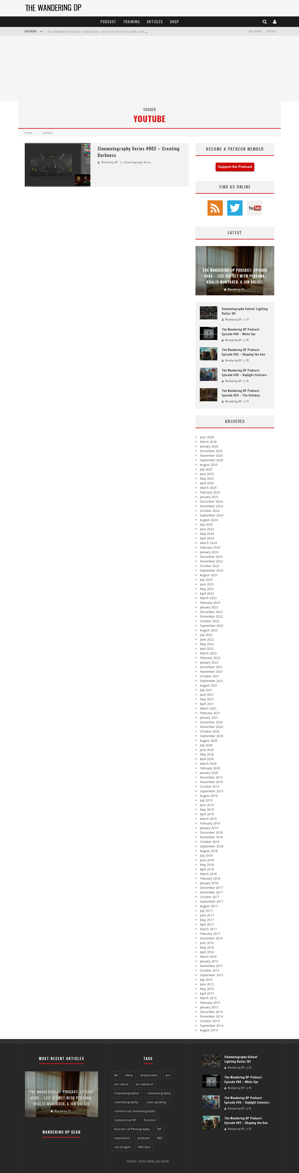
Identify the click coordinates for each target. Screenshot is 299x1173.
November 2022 (211, 616)
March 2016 (208, 957)
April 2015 (207, 993)
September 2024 (211, 515)
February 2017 (210, 934)
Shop (174, 21)
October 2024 (209, 511)
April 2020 (207, 759)
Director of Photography (132, 1129)
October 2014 (209, 1021)
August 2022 (209, 630)
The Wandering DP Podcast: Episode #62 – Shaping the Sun (243, 351)
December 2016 (211, 938)
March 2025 (208, 488)
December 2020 (211, 722)
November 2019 (211, 782)
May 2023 (207, 589)
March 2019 (208, 819)
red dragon (122, 1147)
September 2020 (211, 736)
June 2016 (207, 943)
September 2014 (211, 1025)
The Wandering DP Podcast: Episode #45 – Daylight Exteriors (244, 372)
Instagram (255, 31)
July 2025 (206, 469)
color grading (156, 1102)
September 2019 (211, 791)
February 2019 (210, 823)
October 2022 (209, 621)
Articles (155, 21)
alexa (129, 1075)
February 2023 (210, 603)
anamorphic (149, 1075)
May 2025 (207, 478)
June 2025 (207, 474)
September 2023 (211, 570)
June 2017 (207, 915)
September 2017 (211, 901)
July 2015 (206, 980)
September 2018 (211, 846)
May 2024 (207, 534)
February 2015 (210, 1002)
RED (160, 1138)
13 (247, 401)
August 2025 (209, 465)
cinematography (159, 1093)
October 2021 (209, 676)
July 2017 (206, 911)
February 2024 (210, 547)
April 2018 (207, 869)
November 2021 (211, 671)
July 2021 (206, 690)
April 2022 (207, 648)
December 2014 (211, 1012)
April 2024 (207, 538)
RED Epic (144, 1147)
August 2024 (209, 520)
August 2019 (209, 796)
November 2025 (211, 455)
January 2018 (209, 883)
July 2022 (206, 635)
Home (28, 133)
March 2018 (208, 874)
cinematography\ (126, 1102)
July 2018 (206, 855)
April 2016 (207, 952)
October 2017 (209, 897)
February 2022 (210, 658)
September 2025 (211, 460)
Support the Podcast (235, 167)
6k (116, 1075)
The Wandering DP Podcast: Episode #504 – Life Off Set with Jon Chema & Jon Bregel (100, 31)
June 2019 (207, 805)
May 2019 (207, 809)
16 (247, 340)
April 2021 (207, 704)
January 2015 (209, 1007)
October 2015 (209, 970)
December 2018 (211, 832)
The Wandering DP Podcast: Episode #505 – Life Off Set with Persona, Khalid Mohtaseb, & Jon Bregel (234, 276)
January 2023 (209, 607)
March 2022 (208, 653)
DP (159, 1129)
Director (150, 1120)
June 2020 (207, 750)
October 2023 (209, 566)
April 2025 (207, 483)
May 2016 (207, 947)
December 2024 (211, 501)
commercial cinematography (134, 1111)
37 (247, 319)
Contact (271, 31)
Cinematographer (127, 1093)
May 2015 (207, 989)
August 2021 (209, 685)
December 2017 (211, 888)
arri (168, 1075)
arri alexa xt (144, 1084)
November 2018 (211, 837)
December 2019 (211, 777)
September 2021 (211, 681)
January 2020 (209, 773)
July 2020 (206, 745)
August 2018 (209, 851)
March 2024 (208, 543)
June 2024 (207, 529)
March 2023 (208, 598)
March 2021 (208, 708)
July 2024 (206, 524)
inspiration (122, 1138)
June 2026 (207, 437)
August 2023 (209, 575)
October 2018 (209, 842)
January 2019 (209, 828)
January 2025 (209, 497)
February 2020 (210, 768)
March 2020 (208, 763)
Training (131, 21)
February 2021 (210, 713)
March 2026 (208, 442)
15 (247, 360)
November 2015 (211, 966)
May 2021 (207, 699)
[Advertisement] (149, 68)
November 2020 (211, 727)
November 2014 (211, 1016)
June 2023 (207, 584)
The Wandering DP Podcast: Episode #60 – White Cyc (241, 331)
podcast (144, 1138)
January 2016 (209, 961)
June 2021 (207, 694)
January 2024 (209, 552)
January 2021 (209, 717)
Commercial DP (125, 1120)
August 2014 (209, 1030)
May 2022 (207, 644)
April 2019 (207, 814)
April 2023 (207, 593)
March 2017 (208, 929)
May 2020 (207, 754)
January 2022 (209, 662)
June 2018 (207, 860)
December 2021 (211, 667)
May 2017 (207, 920)
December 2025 (211, 451)
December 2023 (211, 557)
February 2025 (210, 492)
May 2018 (207, 865)
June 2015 (207, 984)
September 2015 (211, 975)
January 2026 (209, 446)
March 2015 (208, 998)
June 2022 (207, 639)
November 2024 (211, 506)
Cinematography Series (137, 162)
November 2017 (211, 892)
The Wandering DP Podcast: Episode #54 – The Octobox (241, 392)
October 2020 (209, 731)
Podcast (108, 21)
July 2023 (206, 580)
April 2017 (207, 924)
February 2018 (210, 878)
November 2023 (211, 561)
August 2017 (209, 906)
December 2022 (211, 612)
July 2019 (206, 800)
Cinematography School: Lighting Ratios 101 (241, 1059)
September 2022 (211, 625)
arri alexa (121, 1084)
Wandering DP (109, 162)
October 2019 (209, 786)
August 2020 (209, 740)
